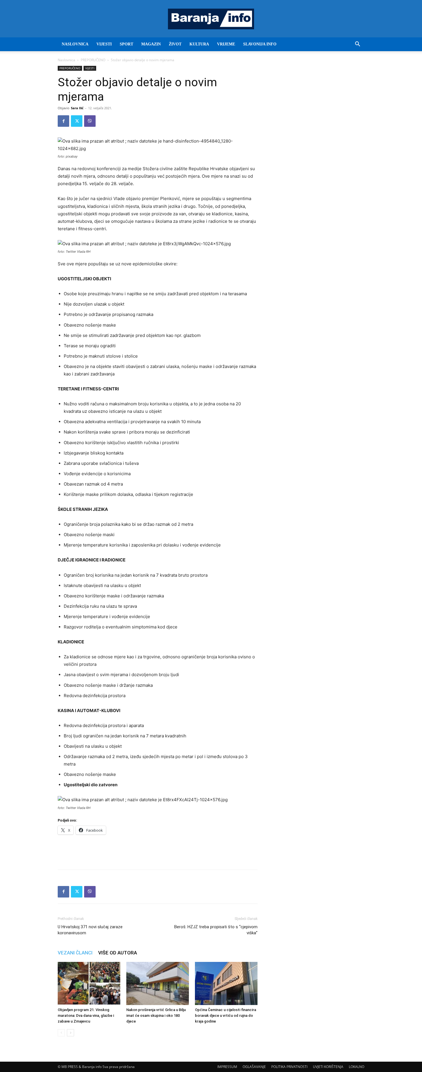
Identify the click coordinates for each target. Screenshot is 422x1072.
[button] (357, 44)
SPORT (126, 44)
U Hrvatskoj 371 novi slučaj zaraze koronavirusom (90, 929)
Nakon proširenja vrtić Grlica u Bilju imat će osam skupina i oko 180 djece (156, 1015)
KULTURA (199, 44)
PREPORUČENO (93, 59)
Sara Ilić (77, 108)
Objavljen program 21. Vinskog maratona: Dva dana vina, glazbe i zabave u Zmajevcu (86, 1015)
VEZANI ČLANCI (75, 953)
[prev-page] (61, 1032)
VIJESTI (104, 44)
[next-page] (70, 1032)
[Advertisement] (157, 850)
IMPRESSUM (227, 1066)
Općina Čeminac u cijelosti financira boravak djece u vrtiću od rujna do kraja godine (225, 1015)
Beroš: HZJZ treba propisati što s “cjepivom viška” (216, 929)
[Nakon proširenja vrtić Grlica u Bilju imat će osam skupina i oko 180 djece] (157, 983)
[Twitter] (76, 121)
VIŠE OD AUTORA (117, 953)
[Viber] (90, 121)
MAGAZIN (151, 44)
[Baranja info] (211, 19)
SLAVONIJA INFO (259, 44)
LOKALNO (356, 1066)
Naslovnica (66, 59)
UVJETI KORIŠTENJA (328, 1066)
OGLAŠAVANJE (254, 1066)
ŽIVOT (175, 44)
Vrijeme (226, 44)
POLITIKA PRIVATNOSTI (289, 1066)
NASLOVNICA (75, 44)
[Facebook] (63, 121)
